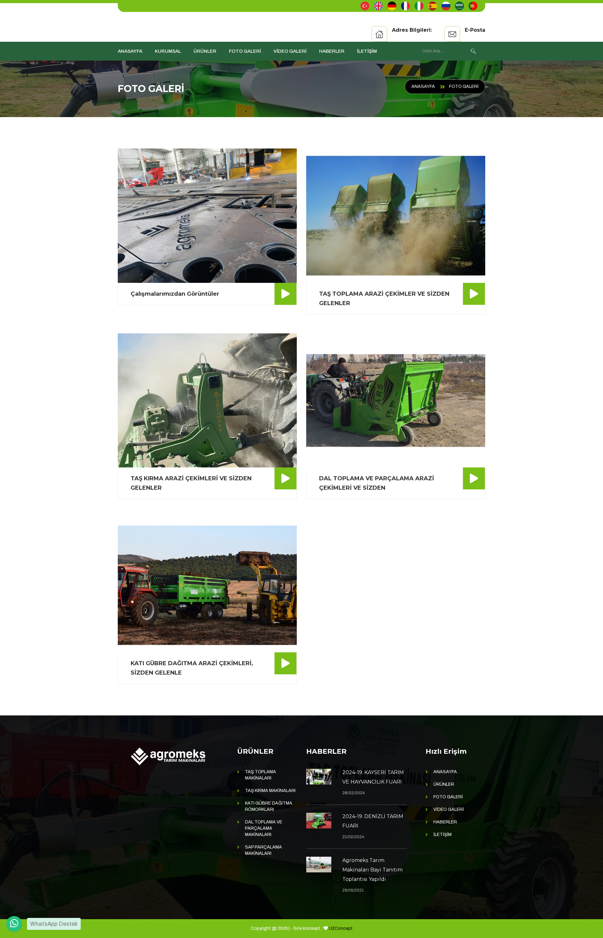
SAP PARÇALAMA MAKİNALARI (263, 850)
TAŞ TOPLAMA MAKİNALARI (260, 774)
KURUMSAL (168, 51)
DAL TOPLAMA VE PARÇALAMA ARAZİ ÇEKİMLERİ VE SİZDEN (376, 483)
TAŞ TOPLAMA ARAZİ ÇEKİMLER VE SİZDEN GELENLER (384, 298)
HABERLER (332, 51)
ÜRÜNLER (204, 51)
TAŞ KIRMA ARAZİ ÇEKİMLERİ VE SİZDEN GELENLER (191, 483)
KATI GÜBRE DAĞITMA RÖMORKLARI (268, 806)
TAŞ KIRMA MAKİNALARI (270, 790)
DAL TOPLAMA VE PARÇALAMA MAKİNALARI (263, 828)
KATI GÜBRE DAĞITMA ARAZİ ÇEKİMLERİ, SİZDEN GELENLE (192, 668)
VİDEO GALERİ (290, 51)
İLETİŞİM (367, 51)
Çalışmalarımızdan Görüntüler (175, 293)
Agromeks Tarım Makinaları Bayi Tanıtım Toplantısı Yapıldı (372, 869)
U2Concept (341, 928)
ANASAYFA (130, 51)
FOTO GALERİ (245, 51)
